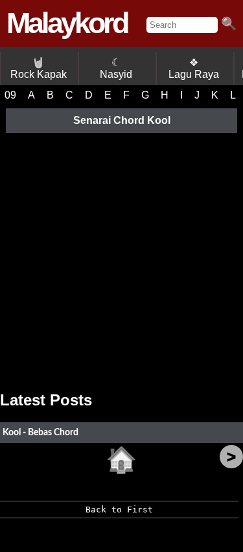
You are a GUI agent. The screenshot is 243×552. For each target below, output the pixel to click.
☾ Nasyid (116, 68)
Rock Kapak (38, 68)
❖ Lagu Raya (193, 68)
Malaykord (66, 23)
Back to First (119, 509)
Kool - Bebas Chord (40, 432)
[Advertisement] (121, 257)
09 (10, 95)
